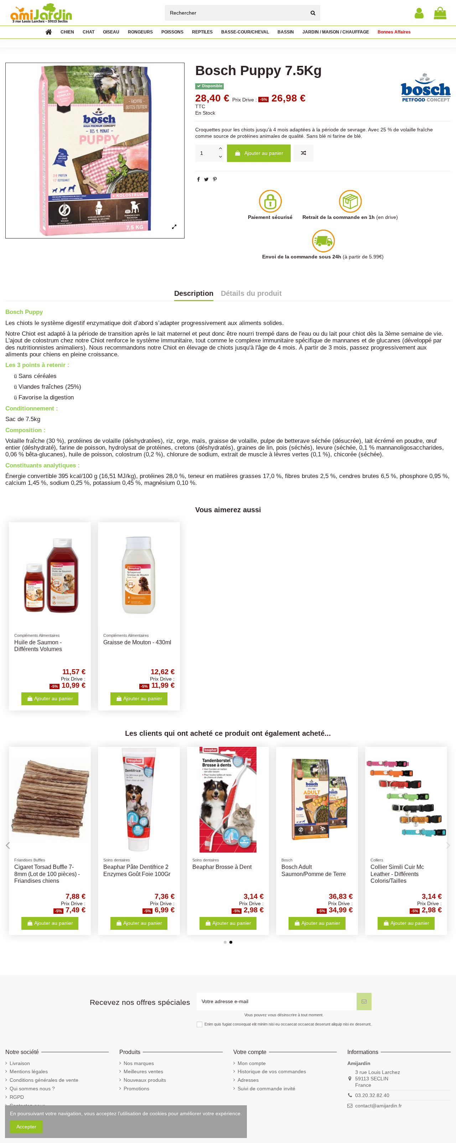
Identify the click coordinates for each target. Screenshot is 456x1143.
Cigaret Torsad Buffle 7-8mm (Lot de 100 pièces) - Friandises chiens (47, 874)
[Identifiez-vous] (419, 13)
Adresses (248, 1080)
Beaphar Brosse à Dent (222, 867)
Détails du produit (251, 293)
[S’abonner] (364, 1001)
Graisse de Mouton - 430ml (137, 642)
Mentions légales (29, 1071)
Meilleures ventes (143, 1071)
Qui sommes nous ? (32, 1088)
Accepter (26, 1126)
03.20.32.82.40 (372, 1095)
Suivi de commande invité (266, 1088)
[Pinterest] (215, 179)
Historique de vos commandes (272, 1071)
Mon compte (252, 1063)
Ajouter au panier (263, 153)
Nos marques (139, 1063)
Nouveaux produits (145, 1080)
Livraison (20, 1063)
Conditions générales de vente (44, 1080)
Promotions (136, 1088)
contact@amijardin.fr (378, 1105)
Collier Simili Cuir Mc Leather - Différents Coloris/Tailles (397, 874)
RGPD (17, 1097)
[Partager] (198, 179)
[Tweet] (206, 179)
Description (193, 293)
